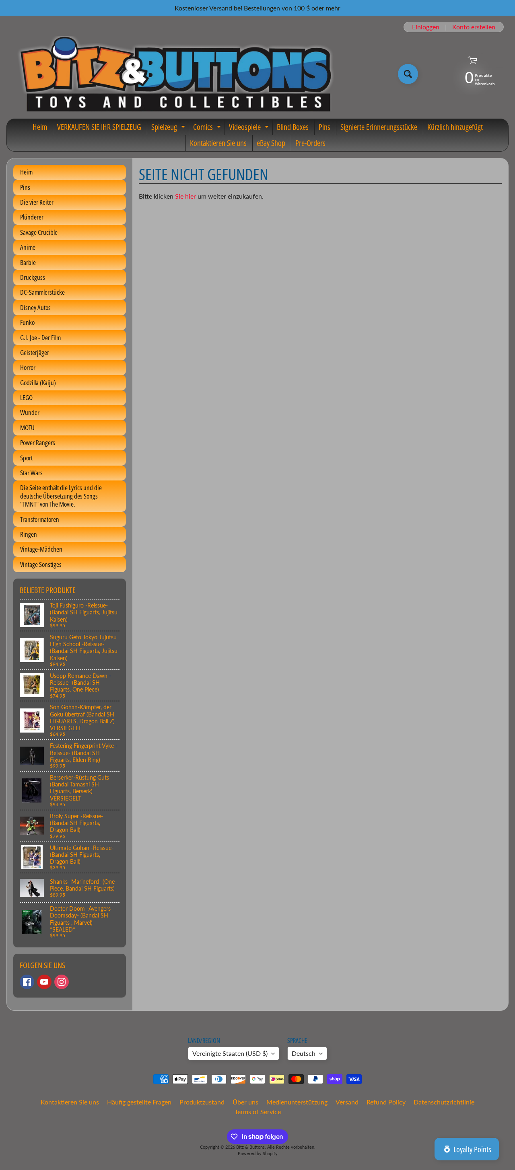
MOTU (27, 427)
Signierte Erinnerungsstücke (378, 126)
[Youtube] (44, 982)
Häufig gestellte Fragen (139, 1102)
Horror (27, 367)
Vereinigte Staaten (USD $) (230, 1053)
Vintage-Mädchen (41, 549)
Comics (208, 128)
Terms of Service (258, 1111)
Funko (27, 322)
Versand (347, 1102)
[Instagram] (61, 982)
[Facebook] (27, 982)
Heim (40, 126)
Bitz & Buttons (250, 1146)
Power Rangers (37, 442)
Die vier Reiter (37, 202)
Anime (27, 247)
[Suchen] (408, 74)
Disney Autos (35, 307)
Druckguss (32, 277)
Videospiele (250, 128)
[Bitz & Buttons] (174, 74)
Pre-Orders (310, 143)
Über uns (245, 1102)
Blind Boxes (293, 126)
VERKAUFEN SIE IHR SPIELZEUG (99, 126)
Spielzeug (169, 128)
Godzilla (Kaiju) (38, 382)
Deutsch (303, 1053)
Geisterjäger (34, 352)
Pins (324, 126)
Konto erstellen (473, 27)
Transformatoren (39, 519)
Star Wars (31, 472)
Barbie (28, 262)
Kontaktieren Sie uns (218, 143)
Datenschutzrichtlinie (444, 1102)
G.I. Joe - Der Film (40, 337)
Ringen (28, 534)
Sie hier (185, 196)
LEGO (26, 397)
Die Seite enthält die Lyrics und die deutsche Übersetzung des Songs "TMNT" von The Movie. (61, 496)
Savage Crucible (39, 232)
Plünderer (31, 217)
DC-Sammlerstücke (42, 292)
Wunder (29, 412)
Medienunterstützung (297, 1102)
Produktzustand (202, 1102)
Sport (26, 457)
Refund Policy (386, 1102)
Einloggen (425, 27)
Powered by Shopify (258, 1153)
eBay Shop (271, 143)
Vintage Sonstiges (41, 564)
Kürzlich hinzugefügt (455, 126)
